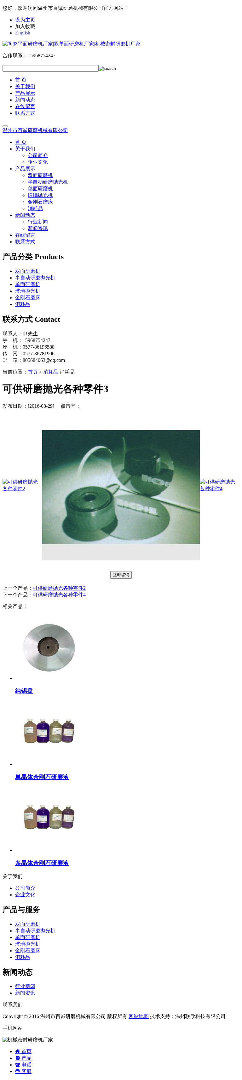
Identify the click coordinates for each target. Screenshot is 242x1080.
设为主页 (25, 19)
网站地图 (139, 1016)
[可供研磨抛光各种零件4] (219, 488)
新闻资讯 (38, 228)
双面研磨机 (40, 175)
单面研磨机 (40, 188)
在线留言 (25, 106)
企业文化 (38, 162)
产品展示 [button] (25, 168)
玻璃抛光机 (40, 195)
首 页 (20, 79)
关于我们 (25, 86)
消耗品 (35, 208)
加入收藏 (25, 26)
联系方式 (25, 113)
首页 (33, 372)
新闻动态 (25, 99)
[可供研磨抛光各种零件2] (22, 488)
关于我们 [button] (25, 148)
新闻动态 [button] (25, 215)
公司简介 (38, 155)
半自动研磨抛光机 (48, 182)
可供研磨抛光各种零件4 (59, 594)
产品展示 (25, 93)
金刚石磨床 (40, 201)
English (22, 32)
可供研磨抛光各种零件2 (59, 588)
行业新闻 (38, 221)
